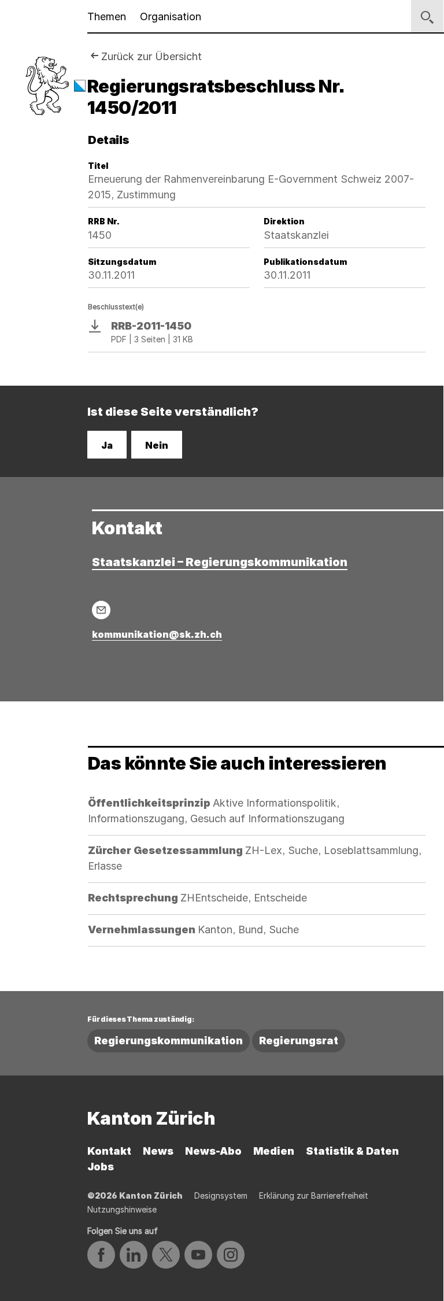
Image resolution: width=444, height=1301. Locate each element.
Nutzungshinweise (122, 1209)
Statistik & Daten (352, 1151)
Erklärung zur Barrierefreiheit (313, 1195)
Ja (107, 445)
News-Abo (213, 1151)
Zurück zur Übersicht (151, 56)
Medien (273, 1151)
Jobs (100, 1166)
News (158, 1151)
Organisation (170, 16)
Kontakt (109, 1151)
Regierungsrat (298, 1040)
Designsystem (220, 1195)
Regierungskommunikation (168, 1040)
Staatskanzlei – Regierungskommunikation (219, 562)
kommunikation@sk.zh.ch (157, 634)
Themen (106, 16)
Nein (156, 445)
